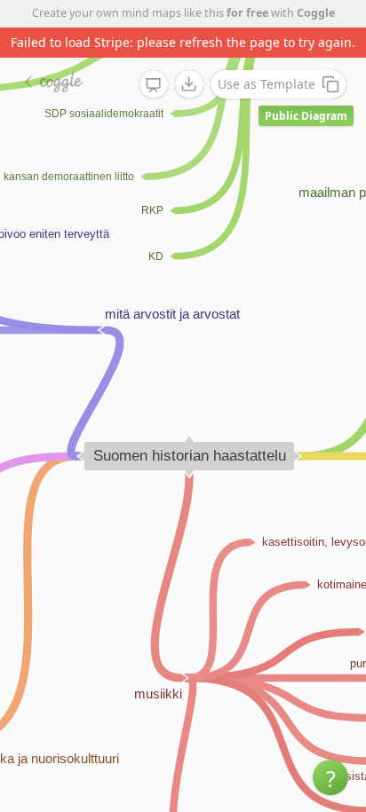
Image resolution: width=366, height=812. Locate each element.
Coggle (316, 12)
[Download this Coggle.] (189, 84)
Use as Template (266, 83)
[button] (330, 777)
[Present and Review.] (153, 85)
